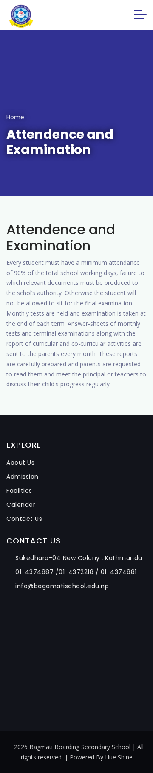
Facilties (19, 490)
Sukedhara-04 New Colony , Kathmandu (78, 558)
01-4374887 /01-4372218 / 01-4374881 (76, 572)
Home (15, 117)
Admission (22, 476)
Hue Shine (119, 757)
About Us (20, 462)
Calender (20, 504)
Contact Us (24, 518)
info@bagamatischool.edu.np (62, 586)
